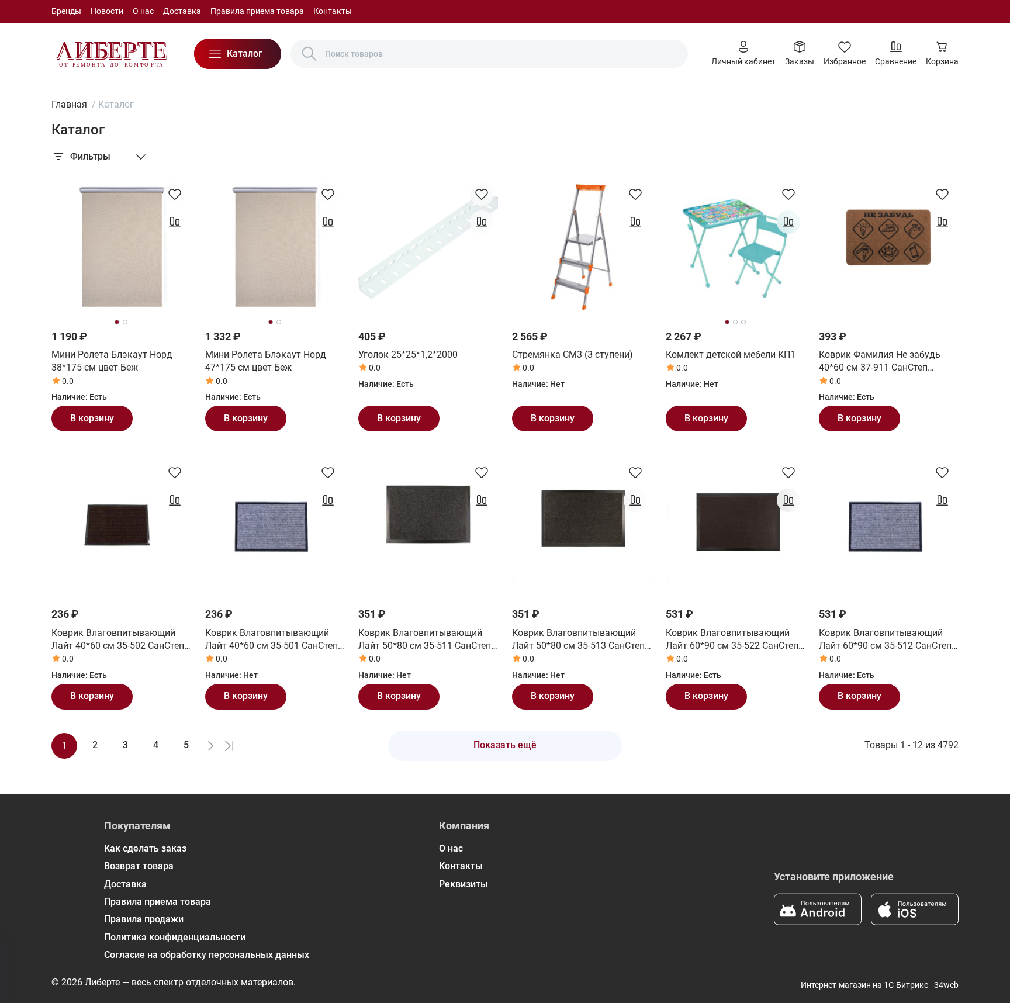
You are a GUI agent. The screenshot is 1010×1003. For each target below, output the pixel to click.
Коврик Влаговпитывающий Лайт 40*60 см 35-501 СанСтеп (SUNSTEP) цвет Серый (271, 640)
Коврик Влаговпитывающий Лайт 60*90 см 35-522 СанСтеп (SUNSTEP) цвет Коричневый (732, 640)
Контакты (332, 11)
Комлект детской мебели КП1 (730, 354)
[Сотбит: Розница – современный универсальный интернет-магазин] (111, 54)
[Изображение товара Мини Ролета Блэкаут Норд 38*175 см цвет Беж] (121, 247)
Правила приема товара (257, 11)
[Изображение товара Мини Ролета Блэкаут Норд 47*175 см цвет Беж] (275, 247)
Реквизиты (463, 884)
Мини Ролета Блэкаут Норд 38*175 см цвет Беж (111, 361)
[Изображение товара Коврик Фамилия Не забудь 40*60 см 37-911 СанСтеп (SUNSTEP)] (889, 247)
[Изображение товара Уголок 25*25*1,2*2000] (428, 247)
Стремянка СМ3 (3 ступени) (572, 354)
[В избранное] (174, 194)
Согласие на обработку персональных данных (206, 954)
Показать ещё (505, 744)
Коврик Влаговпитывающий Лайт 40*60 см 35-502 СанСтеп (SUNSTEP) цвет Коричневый (117, 640)
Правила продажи (144, 919)
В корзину (92, 418)
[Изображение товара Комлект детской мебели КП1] (735, 247)
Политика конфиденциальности (174, 937)
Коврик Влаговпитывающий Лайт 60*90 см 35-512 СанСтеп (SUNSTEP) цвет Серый (885, 640)
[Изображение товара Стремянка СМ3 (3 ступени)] (582, 247)
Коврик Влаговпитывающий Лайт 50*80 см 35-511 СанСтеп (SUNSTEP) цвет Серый (424, 640)
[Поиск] (309, 53)
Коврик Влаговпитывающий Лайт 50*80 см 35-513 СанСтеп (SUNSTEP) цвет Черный (578, 640)
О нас (143, 11)
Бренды (66, 11)
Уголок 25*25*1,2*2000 (408, 354)
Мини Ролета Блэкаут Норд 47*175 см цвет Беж (265, 361)
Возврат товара (139, 865)
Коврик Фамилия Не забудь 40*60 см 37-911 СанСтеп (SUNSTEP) (879, 362)
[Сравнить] (174, 222)
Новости (107, 11)
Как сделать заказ (145, 848)
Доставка (182, 11)
